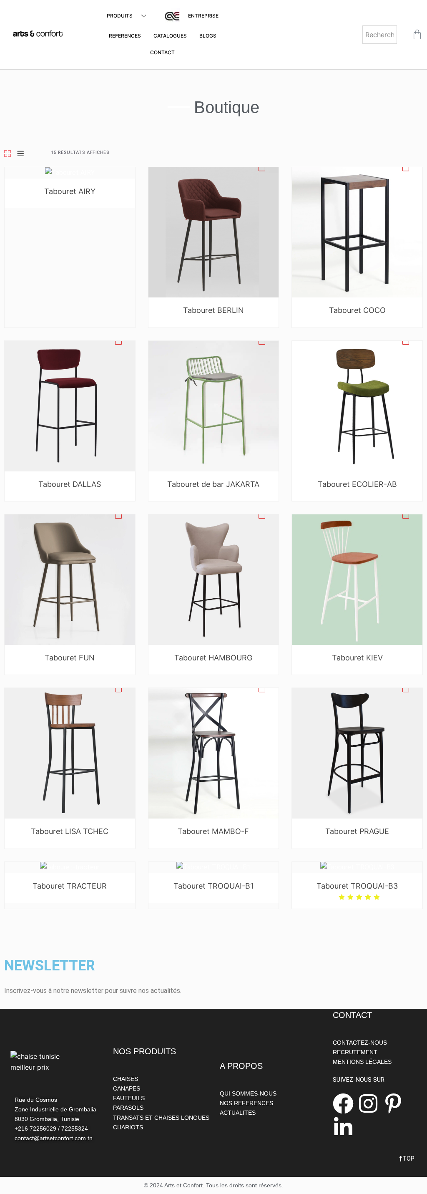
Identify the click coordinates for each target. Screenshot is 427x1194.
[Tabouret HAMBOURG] (213, 579)
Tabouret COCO (357, 310)
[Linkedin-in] (343, 1127)
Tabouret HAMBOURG (213, 657)
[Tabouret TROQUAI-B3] (357, 867)
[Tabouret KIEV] (357, 579)
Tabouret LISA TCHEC (69, 831)
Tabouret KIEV (357, 657)
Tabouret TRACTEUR (70, 886)
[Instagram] (368, 1103)
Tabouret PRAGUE (357, 831)
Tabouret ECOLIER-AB (357, 484)
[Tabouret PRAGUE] (357, 753)
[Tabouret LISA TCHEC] (70, 753)
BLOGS (207, 36)
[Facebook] (343, 1103)
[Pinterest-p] (393, 1103)
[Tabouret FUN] (70, 579)
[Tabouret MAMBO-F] (213, 753)
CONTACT (162, 52)
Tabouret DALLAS (69, 484)
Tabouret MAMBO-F (213, 831)
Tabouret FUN (70, 657)
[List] (20, 154)
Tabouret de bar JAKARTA (213, 484)
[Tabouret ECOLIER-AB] (357, 406)
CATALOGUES (170, 36)
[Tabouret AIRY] (70, 172)
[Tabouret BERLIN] (213, 232)
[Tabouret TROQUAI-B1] (213, 867)
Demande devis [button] (262, 169)
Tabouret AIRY (69, 191)
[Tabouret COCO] (357, 232)
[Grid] (7, 154)
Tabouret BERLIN (213, 310)
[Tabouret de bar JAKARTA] (213, 406)
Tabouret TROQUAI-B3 (357, 886)
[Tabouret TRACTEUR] (69, 867)
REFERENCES (125, 36)
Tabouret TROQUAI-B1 (213, 886)
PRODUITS (120, 16)
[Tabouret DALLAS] (70, 406)
